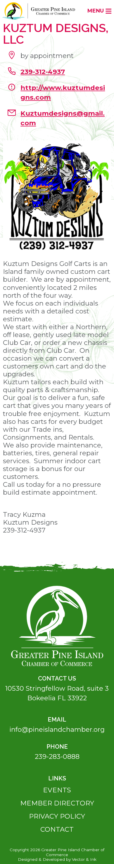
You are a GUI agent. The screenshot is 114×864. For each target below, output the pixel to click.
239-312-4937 (42, 72)
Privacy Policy (57, 816)
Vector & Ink (84, 859)
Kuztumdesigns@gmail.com (62, 118)
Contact (57, 829)
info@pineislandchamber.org (57, 729)
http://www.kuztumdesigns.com (62, 92)
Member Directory (57, 803)
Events (57, 790)
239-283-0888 (57, 756)
